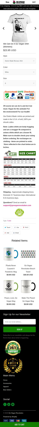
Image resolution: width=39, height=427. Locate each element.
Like (17, 227)
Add (8, 233)
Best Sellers (7, 390)
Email (17, 233)
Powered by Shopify (10, 417)
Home (5, 380)
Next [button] (35, 28)
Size (5, 78)
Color (5, 67)
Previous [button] (3, 28)
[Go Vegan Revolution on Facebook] (5, 404)
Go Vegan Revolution (16, 413)
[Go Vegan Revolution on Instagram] (9, 404)
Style (5, 56)
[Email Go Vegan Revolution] (13, 404)
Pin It (26, 227)
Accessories (7, 383)
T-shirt (9, 221)
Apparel (6, 386)
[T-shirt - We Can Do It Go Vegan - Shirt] (19, 27)
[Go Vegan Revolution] (18, 2)
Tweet (8, 227)
